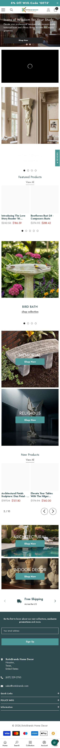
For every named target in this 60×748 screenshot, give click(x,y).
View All (30, 182)
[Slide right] (52, 511)
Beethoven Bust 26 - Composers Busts (42, 217)
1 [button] (27, 44)
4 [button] (36, 170)
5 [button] (37, 231)
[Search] (11, 10)
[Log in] (48, 9)
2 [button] (30, 44)
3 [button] (33, 44)
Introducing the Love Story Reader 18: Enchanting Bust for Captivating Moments (13, 217)
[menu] (3, 10)
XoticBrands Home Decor (34, 725)
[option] (30, 30)
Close (57, 3)
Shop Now (23, 40)
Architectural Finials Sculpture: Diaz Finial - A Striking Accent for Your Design (15, 495)
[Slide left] (44, 511)
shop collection (30, 160)
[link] (30, 115)
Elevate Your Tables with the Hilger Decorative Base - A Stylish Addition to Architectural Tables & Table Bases (43, 495)
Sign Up (30, 641)
